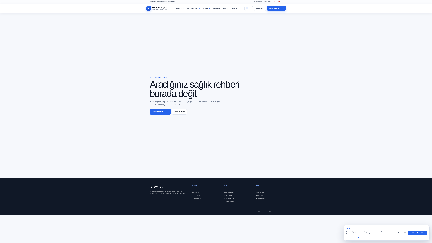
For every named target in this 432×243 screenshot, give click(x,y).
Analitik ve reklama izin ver (417, 233)
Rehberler (179, 8)
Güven (206, 8)
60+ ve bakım (196, 195)
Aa (260, 8)
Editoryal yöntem (257, 1)
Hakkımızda (267, 1)
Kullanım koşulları (261, 198)
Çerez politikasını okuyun (353, 237)
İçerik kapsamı (228, 195)
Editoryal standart (229, 192)
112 (278, 1)
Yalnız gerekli (402, 233)
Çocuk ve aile (196, 192)
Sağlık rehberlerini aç (160, 111)
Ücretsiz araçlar (196, 198)
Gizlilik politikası (260, 192)
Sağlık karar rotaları (197, 189)
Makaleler (216, 8)
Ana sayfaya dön (179, 111)
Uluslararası (235, 8)
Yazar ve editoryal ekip (230, 189)
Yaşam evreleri (193, 8)
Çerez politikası (260, 195)
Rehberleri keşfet (276, 8)
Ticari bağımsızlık (229, 198)
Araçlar (225, 8)
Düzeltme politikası (229, 201)
